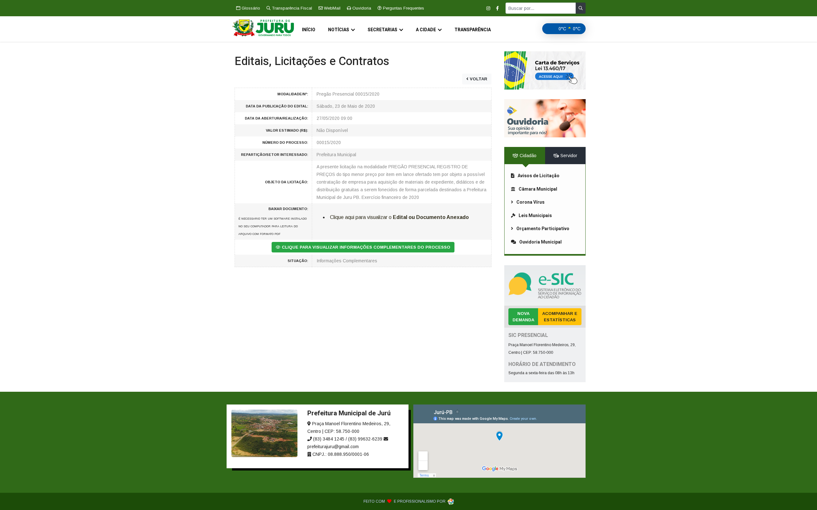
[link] (544, 70)
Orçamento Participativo (542, 228)
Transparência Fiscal (291, 8)
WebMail (332, 8)
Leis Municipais (535, 215)
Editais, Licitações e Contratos (312, 61)
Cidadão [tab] (527, 155)
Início (308, 29)
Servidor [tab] (568, 155)
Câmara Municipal (538, 189)
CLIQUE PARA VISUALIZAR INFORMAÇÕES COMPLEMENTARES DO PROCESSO (365, 247)
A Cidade (426, 29)
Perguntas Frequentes (403, 8)
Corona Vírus (530, 202)
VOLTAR (477, 78)
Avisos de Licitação (538, 175)
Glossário (250, 8)
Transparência (472, 29)
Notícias (338, 29)
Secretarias (382, 29)
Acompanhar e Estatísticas (559, 316)
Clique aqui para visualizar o (399, 217)
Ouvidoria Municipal (540, 242)
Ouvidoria (361, 8)
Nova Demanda (523, 316)
